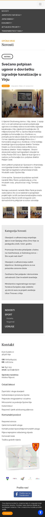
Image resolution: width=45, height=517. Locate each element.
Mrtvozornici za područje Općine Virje (17, 402)
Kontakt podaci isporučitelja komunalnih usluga (21, 429)
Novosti (5, 11)
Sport (8, 314)
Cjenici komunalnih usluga (12, 425)
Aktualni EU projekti (10, 27)
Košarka (10, 318)
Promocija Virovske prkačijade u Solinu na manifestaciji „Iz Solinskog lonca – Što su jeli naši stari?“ (21, 253)
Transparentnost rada (12, 31)
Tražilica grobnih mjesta (11, 440)
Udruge (9, 326)
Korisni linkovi (7, 406)
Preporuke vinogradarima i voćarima (16, 399)
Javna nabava (7, 19)
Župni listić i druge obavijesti (13, 391)
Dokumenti (6, 23)
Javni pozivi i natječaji (11, 15)
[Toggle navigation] (40, 4)
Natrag (7, 57)
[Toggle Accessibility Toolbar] (40, 512)
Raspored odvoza (9, 421)
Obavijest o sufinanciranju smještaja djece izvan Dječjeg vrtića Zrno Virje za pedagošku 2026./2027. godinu (22, 240)
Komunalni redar (8, 436)
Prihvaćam (7, 513)
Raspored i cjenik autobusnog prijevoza (17, 410)
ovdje (4, 509)
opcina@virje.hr (13, 370)
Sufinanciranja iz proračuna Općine (15, 395)
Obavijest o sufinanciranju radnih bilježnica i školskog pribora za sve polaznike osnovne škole (20, 265)
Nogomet (10, 322)
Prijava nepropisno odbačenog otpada (17, 432)
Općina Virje (15, 4)
